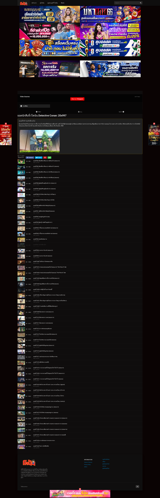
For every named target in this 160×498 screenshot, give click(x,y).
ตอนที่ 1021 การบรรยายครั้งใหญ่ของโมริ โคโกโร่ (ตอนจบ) (48, 379)
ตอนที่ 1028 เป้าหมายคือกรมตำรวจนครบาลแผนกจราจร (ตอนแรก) (50, 418)
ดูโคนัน (42, 3)
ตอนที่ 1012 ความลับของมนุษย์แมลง (42, 328)
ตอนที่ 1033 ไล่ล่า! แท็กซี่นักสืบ (41, 446)
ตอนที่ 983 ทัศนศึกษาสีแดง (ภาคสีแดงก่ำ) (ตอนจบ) (46, 166)
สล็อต (103, 461)
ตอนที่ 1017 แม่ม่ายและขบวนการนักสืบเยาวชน (45, 356)
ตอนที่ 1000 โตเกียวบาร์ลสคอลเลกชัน (43, 261)
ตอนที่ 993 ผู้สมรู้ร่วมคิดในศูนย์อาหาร (42, 222)
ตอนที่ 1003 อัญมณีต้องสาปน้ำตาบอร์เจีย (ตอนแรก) (46, 278)
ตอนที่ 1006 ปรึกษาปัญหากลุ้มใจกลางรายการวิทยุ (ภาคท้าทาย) (49, 295)
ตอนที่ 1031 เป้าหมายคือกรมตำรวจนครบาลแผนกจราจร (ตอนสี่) (49, 435)
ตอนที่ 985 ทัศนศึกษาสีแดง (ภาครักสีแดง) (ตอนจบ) (46, 177)
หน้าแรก (34, 3)
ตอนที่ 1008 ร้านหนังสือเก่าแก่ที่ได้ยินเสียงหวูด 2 (45, 306)
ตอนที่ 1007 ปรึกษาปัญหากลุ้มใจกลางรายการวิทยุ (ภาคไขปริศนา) (50, 300)
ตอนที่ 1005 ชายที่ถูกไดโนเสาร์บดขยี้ (42, 289)
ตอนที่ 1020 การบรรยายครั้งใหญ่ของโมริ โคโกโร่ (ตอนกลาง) (48, 373)
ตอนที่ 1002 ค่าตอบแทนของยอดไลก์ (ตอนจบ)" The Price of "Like (49, 272)
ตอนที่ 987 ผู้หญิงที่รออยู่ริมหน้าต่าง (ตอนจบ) (44, 188)
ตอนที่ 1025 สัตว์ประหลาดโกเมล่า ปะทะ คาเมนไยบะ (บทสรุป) (49, 401)
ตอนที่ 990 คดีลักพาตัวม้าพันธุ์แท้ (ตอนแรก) (44, 205)
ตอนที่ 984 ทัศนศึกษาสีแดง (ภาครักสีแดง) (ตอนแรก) (46, 172)
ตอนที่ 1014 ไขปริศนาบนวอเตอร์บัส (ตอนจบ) (44, 339)
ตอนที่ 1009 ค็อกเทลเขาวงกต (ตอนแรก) (43, 311)
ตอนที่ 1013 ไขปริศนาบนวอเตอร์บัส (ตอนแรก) (45, 334)
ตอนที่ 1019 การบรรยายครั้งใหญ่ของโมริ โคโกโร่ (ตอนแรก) (48, 367)
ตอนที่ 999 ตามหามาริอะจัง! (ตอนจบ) (42, 256)
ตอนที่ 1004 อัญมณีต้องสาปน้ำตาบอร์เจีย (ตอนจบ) (46, 283)
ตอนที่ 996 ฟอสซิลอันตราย (40, 239)
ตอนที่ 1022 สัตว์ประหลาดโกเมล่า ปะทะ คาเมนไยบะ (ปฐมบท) (49, 384)
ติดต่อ (62, 3)
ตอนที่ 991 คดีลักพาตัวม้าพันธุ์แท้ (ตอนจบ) (44, 211)
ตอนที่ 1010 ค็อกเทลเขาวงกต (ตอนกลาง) (43, 317)
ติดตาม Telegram (77, 99)
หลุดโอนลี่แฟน (105, 459)
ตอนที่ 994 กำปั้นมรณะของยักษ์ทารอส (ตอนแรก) (45, 228)
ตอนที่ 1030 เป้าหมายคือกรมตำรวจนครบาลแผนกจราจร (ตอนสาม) (50, 429)
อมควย (104, 466)
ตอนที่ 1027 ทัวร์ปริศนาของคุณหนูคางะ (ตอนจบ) (45, 412)
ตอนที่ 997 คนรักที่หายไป (39, 244)
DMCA (85, 466)
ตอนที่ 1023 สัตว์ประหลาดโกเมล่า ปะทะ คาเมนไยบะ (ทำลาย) (49, 390)
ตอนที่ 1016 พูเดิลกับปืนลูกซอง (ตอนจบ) (43, 351)
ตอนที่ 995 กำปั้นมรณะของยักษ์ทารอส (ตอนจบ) (45, 233)
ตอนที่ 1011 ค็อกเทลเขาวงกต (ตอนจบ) (43, 323)
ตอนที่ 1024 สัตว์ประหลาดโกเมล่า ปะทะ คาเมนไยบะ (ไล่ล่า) (48, 395)
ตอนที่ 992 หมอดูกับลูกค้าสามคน (41, 216)
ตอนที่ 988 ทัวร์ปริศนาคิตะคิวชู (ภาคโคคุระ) (44, 194)
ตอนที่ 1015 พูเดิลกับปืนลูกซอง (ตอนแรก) (43, 345)
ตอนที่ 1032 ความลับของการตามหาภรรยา (44, 440)
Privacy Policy (87, 464)
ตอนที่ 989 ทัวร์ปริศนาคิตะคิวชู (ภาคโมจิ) (43, 200)
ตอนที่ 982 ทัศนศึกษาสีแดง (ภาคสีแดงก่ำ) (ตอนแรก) (46, 160)
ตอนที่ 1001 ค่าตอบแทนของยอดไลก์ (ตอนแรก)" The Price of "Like (49, 267)
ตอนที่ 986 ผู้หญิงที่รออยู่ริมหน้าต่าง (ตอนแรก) (44, 183)
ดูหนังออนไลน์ (105, 464)
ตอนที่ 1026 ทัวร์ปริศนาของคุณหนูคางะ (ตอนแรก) (46, 407)
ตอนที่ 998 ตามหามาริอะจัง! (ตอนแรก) (43, 250)
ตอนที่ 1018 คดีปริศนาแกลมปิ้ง (41, 362)
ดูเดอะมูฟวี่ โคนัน (53, 3)
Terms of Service (88, 462)
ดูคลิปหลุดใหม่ (105, 468)
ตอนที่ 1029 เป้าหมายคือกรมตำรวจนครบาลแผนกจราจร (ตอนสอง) (50, 423)
